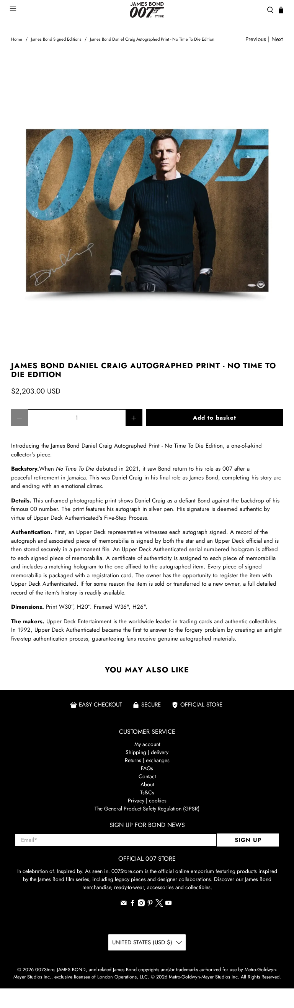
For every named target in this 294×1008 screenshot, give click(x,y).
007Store (44, 969)
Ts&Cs (147, 792)
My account (147, 744)
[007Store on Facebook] (132, 904)
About (147, 784)
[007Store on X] (159, 905)
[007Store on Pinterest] (150, 904)
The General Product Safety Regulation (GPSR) (147, 808)
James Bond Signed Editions (56, 39)
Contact (147, 776)
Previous (255, 39)
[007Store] (147, 10)
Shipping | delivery (147, 752)
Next (277, 39)
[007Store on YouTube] (168, 904)
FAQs (147, 768)
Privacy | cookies (147, 800)
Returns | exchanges (147, 760)
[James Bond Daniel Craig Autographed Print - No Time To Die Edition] (147, 203)
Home (16, 39)
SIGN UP (248, 840)
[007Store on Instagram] (141, 904)
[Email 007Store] (123, 904)
